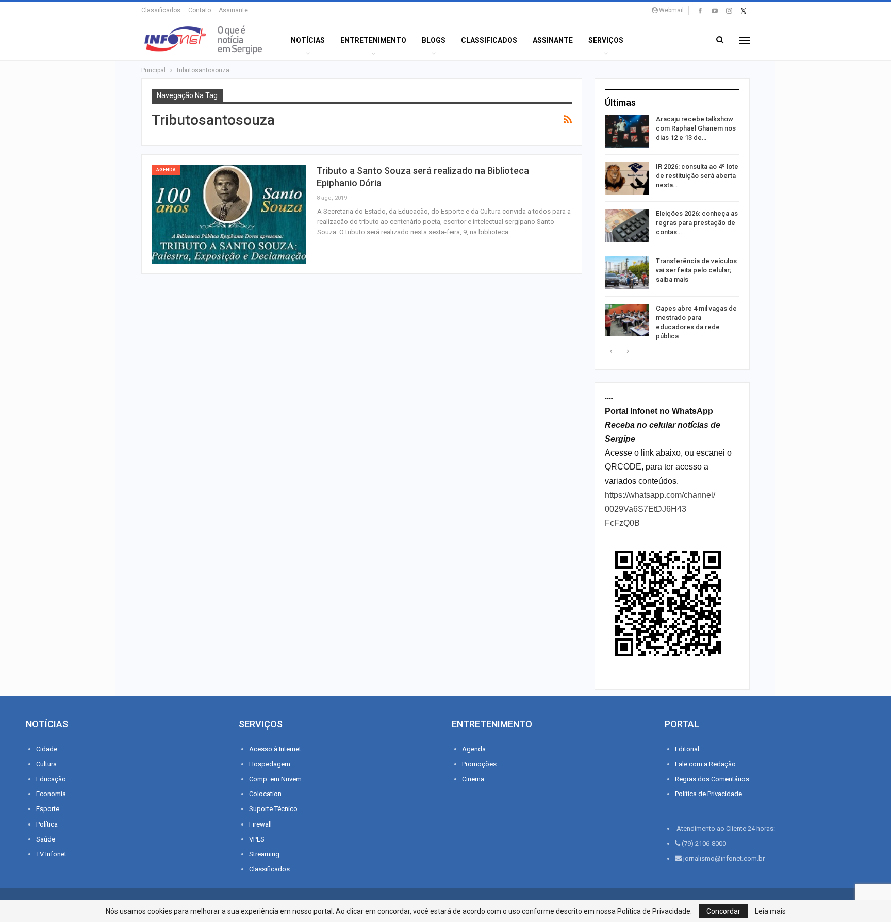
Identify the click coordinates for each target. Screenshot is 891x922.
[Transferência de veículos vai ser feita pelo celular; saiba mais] (627, 272)
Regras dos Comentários (712, 779)
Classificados (160, 10)
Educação (51, 779)
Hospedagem (269, 764)
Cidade (46, 749)
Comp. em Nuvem (275, 779)
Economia (51, 794)
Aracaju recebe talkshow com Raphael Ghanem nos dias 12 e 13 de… (696, 128)
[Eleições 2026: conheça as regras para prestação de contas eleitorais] (627, 225)
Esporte (47, 809)
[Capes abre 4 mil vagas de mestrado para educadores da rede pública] (627, 320)
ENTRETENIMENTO (373, 40)
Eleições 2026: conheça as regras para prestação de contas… (697, 222)
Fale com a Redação (705, 764)
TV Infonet (51, 854)
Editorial (687, 749)
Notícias (308, 40)
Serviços (605, 40)
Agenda (166, 169)
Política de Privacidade (708, 794)
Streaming (264, 854)
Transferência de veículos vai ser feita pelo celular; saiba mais (696, 270)
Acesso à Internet (275, 749)
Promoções (479, 764)
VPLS (257, 839)
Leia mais (770, 911)
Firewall (260, 824)
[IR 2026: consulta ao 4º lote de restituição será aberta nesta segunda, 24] (627, 178)
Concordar (723, 911)
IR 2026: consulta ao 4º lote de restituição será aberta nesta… (697, 176)
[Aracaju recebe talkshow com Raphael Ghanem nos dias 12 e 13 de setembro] (627, 131)
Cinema (473, 779)
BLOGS (434, 40)
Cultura (46, 764)
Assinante (233, 10)
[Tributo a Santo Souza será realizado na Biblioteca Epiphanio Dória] (229, 214)
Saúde (45, 839)
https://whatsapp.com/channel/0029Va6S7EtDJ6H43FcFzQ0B (660, 509)
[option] (672, 230)
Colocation (265, 794)
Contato (199, 10)
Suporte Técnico (273, 809)
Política (47, 824)
